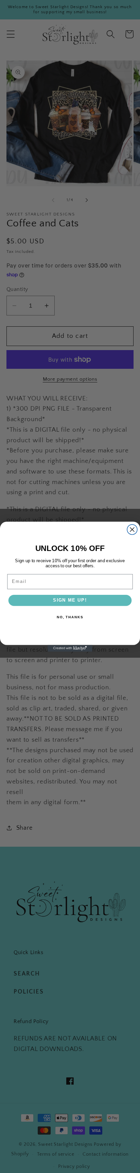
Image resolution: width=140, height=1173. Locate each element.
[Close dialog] (132, 529)
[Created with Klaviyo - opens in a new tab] (70, 648)
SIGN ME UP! (70, 600)
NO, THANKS (70, 617)
